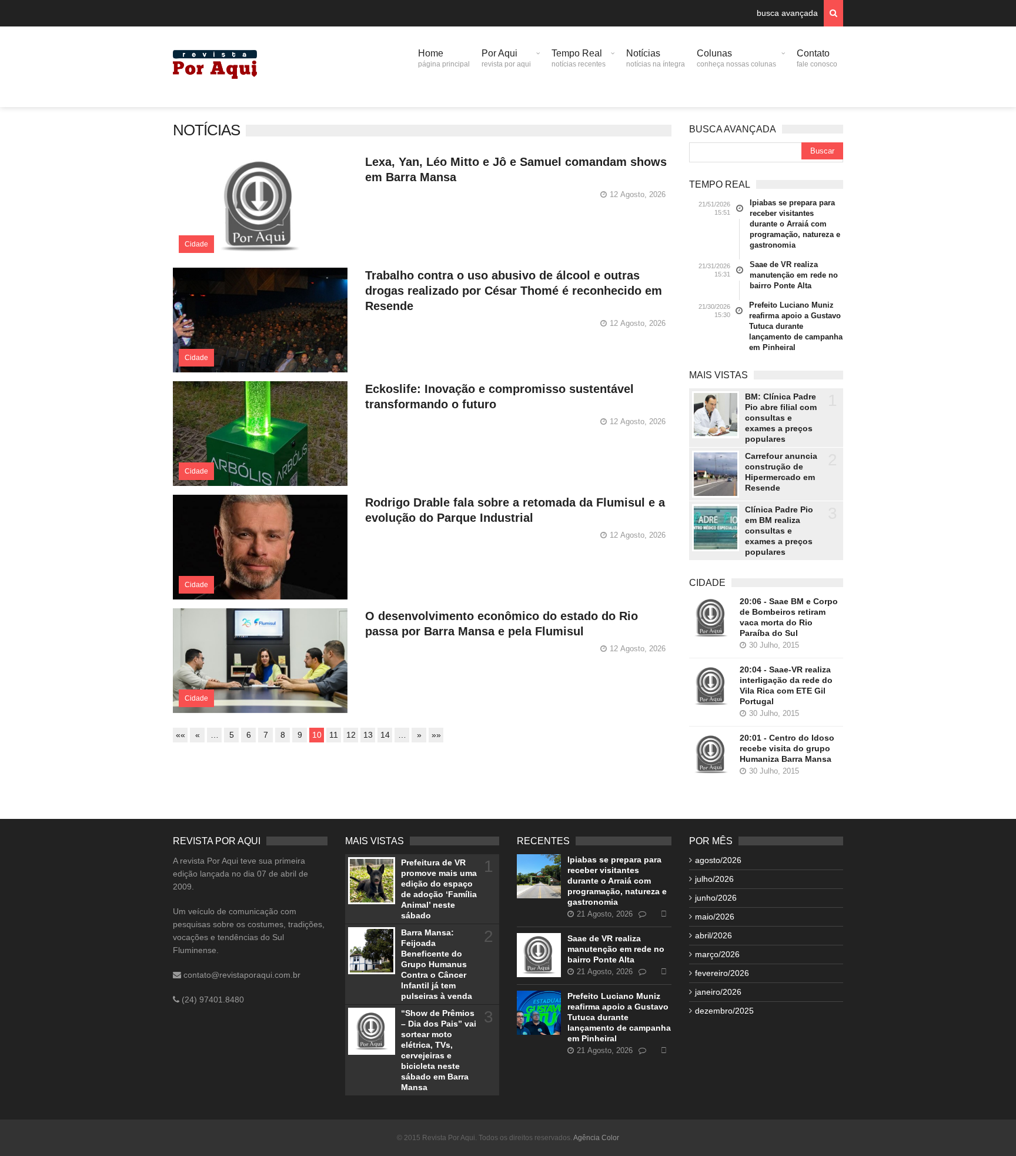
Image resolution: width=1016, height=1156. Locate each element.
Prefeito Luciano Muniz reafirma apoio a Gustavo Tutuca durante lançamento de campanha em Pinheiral (796, 326)
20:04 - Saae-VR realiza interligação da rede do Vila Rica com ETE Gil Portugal (786, 685)
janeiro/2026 (718, 992)
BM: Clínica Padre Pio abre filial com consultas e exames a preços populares (781, 418)
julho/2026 (714, 879)
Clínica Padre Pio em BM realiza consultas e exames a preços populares (779, 531)
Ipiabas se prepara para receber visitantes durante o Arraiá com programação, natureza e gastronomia (795, 223)
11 (333, 734)
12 (351, 734)
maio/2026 (714, 916)
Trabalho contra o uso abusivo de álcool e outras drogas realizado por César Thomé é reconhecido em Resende (513, 290)
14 (385, 734)
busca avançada (787, 13)
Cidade (196, 244)
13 (368, 734)
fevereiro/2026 (722, 973)
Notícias (655, 58)
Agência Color (596, 1138)
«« (180, 734)
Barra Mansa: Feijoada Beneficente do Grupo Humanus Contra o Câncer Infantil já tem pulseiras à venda (436, 964)
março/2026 (717, 954)
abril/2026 (713, 935)
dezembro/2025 (724, 1010)
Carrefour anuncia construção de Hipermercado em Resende (781, 471)
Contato (817, 58)
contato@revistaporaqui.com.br (240, 975)
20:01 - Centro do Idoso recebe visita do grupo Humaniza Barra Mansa (787, 748)
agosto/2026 (718, 860)
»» (436, 734)
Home (444, 58)
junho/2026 (716, 897)
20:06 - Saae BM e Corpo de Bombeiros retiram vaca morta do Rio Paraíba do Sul (789, 617)
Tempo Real (579, 58)
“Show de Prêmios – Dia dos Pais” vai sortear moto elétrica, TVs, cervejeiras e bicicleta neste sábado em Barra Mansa (438, 1050)
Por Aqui (506, 58)
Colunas (736, 58)
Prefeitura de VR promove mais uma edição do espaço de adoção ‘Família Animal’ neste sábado (439, 889)
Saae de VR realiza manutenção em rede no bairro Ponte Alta (794, 275)
